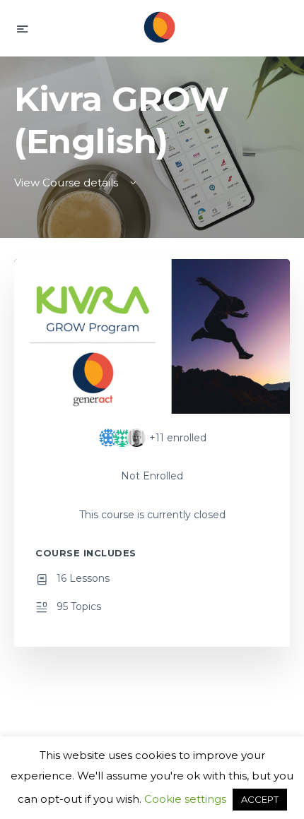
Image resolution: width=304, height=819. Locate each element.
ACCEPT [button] (260, 799)
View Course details (67, 182)
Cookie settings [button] (185, 799)
